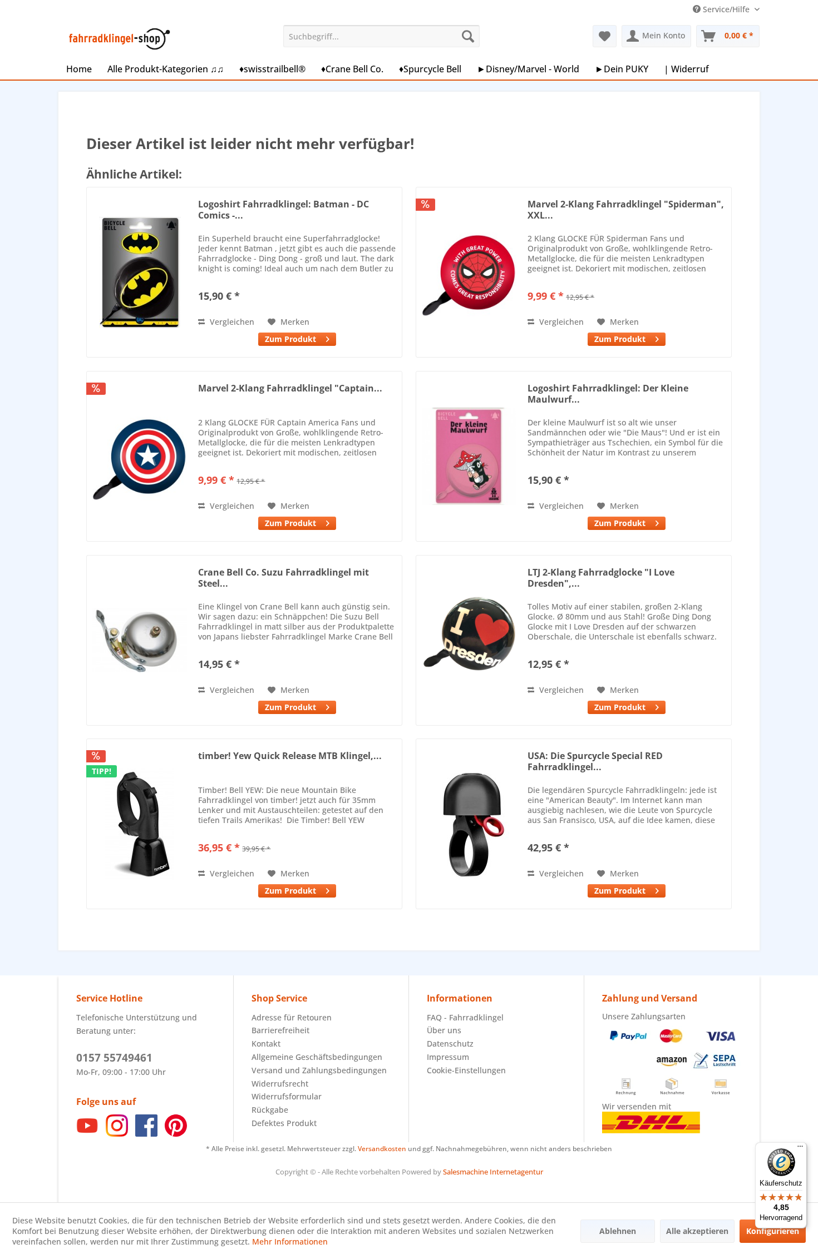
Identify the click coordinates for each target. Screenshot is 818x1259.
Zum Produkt (290, 339)
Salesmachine (465, 1172)
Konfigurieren (772, 1231)
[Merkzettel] (605, 36)
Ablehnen (617, 1231)
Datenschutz (450, 1043)
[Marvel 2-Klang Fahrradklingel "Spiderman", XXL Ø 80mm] (469, 272)
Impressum (448, 1057)
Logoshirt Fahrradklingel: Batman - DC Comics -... (283, 210)
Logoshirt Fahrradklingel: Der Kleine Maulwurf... (608, 394)
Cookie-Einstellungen (466, 1070)
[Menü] (800, 1149)
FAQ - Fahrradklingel (465, 1017)
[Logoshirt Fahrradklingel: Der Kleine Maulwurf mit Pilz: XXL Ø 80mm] (469, 456)
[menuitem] (381, 36)
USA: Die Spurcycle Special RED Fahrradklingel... (595, 761)
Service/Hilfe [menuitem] (726, 9)
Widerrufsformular (287, 1096)
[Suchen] (468, 36)
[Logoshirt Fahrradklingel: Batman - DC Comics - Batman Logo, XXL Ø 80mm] (139, 272)
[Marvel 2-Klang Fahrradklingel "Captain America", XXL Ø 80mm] (139, 456)
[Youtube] (87, 1133)
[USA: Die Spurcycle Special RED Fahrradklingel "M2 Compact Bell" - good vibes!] (469, 824)
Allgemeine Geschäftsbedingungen (317, 1057)
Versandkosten (382, 1148)
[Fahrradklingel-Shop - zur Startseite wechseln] (117, 39)
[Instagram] (117, 1133)
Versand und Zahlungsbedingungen (319, 1070)
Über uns (444, 1030)
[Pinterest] (176, 1133)
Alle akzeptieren (697, 1231)
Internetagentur (516, 1172)
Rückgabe (270, 1109)
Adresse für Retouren (292, 1017)
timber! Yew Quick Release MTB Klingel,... (290, 756)
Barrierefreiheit (280, 1030)
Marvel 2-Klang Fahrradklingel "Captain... (290, 388)
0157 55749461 (114, 1057)
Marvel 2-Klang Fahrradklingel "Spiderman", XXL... (626, 210)
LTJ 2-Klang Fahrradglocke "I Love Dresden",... (601, 578)
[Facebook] (146, 1133)
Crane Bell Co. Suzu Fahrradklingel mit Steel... (283, 578)
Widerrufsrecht (280, 1083)
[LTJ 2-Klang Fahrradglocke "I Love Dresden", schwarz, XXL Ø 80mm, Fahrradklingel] (469, 640)
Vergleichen (231, 321)
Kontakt (266, 1043)
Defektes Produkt (284, 1123)
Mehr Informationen (290, 1241)
